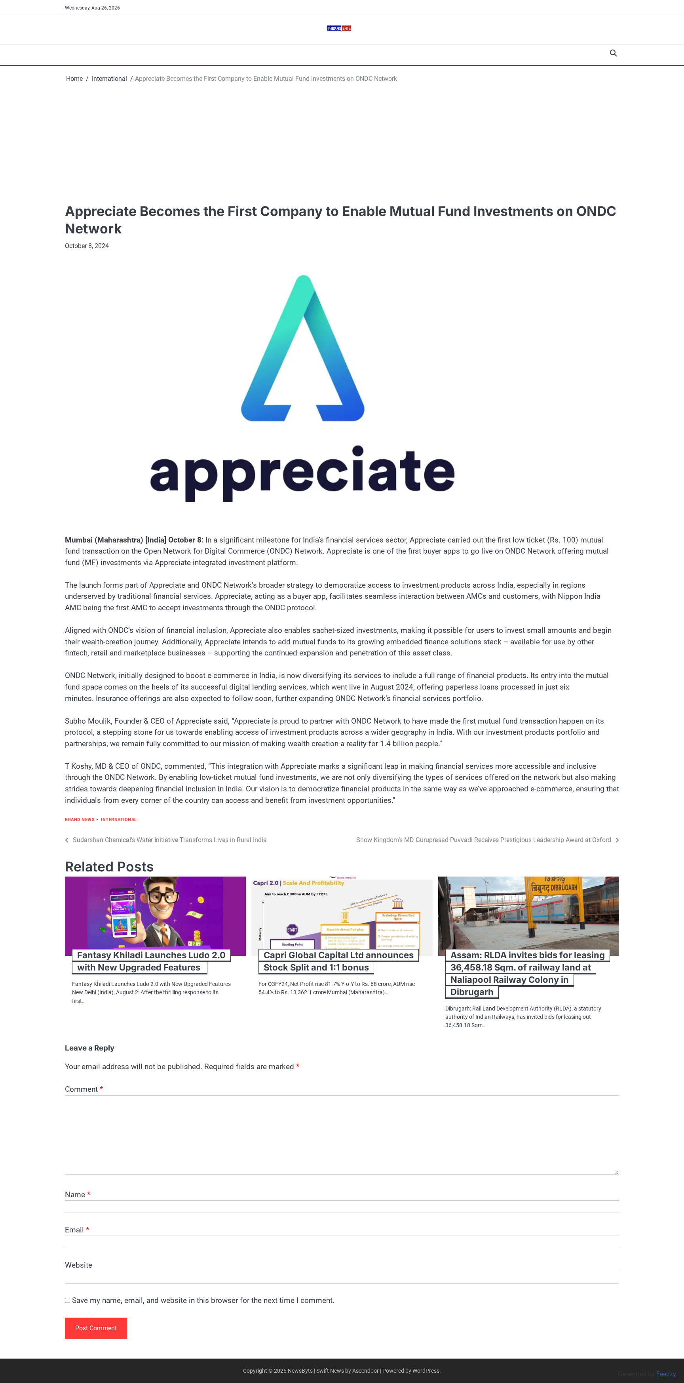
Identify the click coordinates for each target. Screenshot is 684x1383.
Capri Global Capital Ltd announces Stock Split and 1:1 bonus (339, 961)
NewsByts (300, 1371)
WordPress (425, 1371)
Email (77, 1229)
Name (77, 1194)
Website (78, 1265)
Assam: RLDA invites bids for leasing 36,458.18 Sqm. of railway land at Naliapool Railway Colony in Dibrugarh (527, 973)
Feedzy (666, 1374)
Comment (84, 1089)
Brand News (80, 820)
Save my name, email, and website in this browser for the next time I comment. (203, 1300)
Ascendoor (365, 1371)
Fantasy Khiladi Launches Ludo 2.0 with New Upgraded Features (151, 961)
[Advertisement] (342, 143)
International (119, 820)
